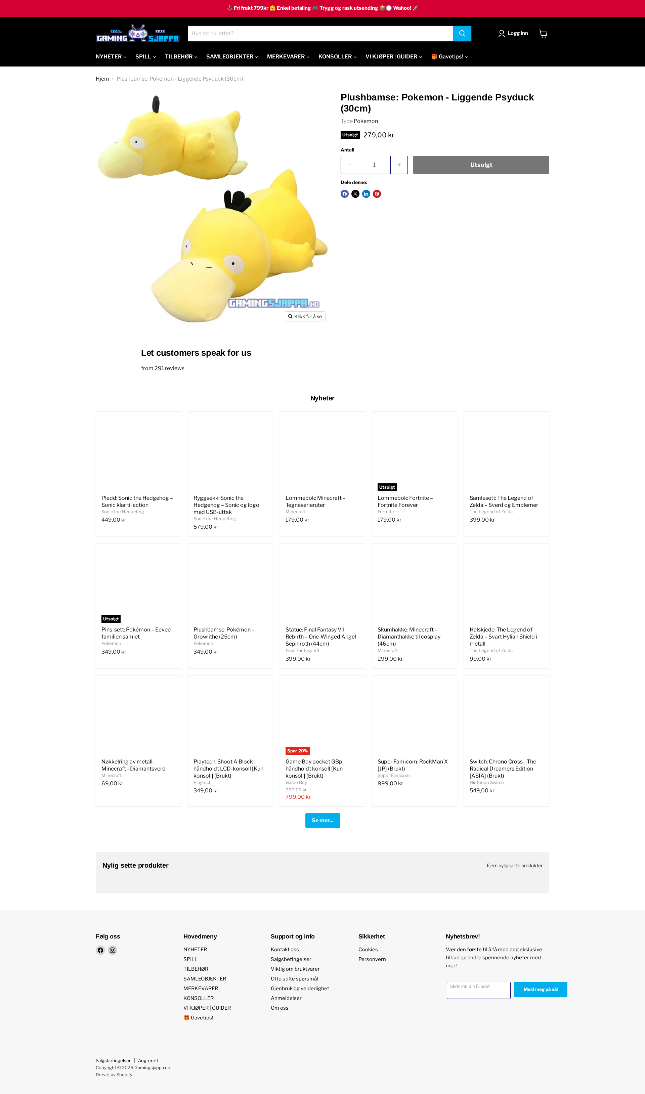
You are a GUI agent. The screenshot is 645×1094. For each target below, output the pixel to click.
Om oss (280, 1008)
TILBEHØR (179, 56)
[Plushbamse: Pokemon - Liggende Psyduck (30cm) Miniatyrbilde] (108, 344)
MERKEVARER (286, 56)
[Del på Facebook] (345, 194)
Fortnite (386, 511)
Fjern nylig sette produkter (515, 865)
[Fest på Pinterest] (377, 194)
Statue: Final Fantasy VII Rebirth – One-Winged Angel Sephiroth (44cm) (321, 636)
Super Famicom (394, 775)
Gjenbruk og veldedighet (300, 989)
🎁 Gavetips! (447, 56)
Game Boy (296, 782)
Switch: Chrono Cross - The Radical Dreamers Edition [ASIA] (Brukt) (503, 768)
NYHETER (109, 56)
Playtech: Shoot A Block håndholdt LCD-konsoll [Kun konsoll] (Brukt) (228, 768)
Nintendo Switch (487, 782)
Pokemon (366, 121)
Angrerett (148, 1060)
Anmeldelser (286, 998)
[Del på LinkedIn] (366, 194)
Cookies (368, 950)
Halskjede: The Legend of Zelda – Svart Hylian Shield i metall (503, 636)
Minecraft (296, 511)
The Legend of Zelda (491, 511)
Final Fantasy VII (302, 650)
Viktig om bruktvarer (295, 969)
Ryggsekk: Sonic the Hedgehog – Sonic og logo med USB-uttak (226, 505)
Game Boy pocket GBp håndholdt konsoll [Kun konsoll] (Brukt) (314, 768)
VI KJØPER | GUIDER (392, 56)
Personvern (372, 959)
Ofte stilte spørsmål (294, 979)
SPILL (143, 56)
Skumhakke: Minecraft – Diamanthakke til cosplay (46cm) (409, 636)
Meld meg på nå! (541, 989)
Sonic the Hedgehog (122, 511)
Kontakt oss (285, 950)
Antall (347, 149)
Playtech (203, 782)
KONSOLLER (335, 56)
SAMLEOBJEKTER (230, 56)
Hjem (102, 79)
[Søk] (462, 33)
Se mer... (323, 820)
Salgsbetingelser (291, 959)
